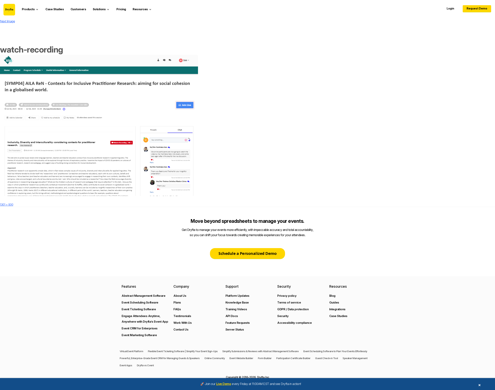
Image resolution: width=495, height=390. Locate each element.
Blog (332, 296)
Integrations (337, 309)
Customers (78, 9)
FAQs (177, 309)
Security (282, 316)
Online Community (214, 358)
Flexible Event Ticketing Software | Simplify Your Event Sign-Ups (183, 351)
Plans (177, 302)
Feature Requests (237, 323)
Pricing (121, 9)
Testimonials (182, 316)
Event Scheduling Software (140, 302)
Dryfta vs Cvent (145, 365)
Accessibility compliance (294, 323)
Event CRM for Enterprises (140, 328)
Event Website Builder (241, 358)
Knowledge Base (237, 302)
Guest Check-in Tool (326, 358)
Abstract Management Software (143, 296)
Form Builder (265, 358)
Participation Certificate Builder (293, 358)
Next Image (7, 21)
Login (450, 8)
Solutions (101, 9)
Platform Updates (237, 296)
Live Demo (223, 384)
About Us (179, 296)
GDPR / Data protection (293, 309)
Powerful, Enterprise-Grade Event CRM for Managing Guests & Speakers (160, 358)
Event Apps (126, 365)
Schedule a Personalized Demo (247, 253)
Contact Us (180, 329)
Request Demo (477, 8)
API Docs (231, 316)
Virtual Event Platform (131, 351)
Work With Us (182, 323)
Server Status (234, 329)
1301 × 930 (6, 204)
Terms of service (289, 302)
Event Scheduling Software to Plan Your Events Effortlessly (335, 351)
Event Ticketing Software (139, 309)
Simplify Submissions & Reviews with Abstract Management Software (260, 351)
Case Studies (54, 9)
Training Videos (236, 309)
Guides (334, 302)
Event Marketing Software (139, 335)
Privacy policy (286, 296)
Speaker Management (355, 358)
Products (30, 9)
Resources (142, 9)
